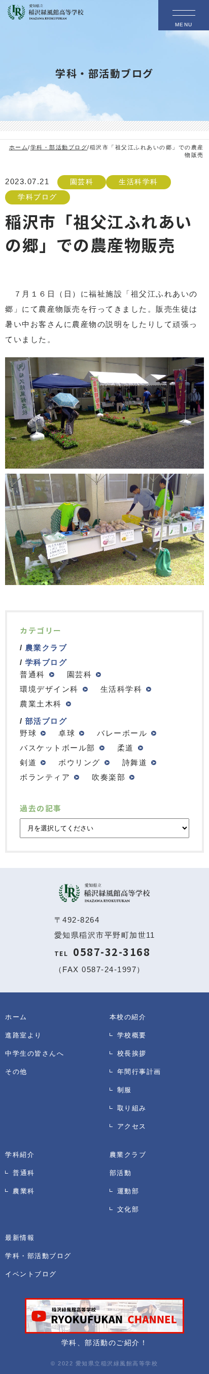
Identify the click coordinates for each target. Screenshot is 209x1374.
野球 (28, 733)
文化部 (128, 1209)
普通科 (32, 674)
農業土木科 (41, 703)
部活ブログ (46, 721)
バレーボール (122, 733)
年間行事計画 (139, 1071)
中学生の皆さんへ (34, 1053)
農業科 (24, 1191)
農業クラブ (46, 647)
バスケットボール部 (57, 747)
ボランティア (45, 777)
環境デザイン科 (49, 689)
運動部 (128, 1191)
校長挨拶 (132, 1053)
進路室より (23, 1035)
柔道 (125, 747)
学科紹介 (19, 1154)
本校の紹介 (128, 1017)
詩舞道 (135, 762)
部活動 (121, 1173)
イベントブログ (31, 1274)
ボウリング (79, 762)
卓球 (66, 733)
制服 (124, 1090)
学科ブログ (37, 197)
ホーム (16, 1017)
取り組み (132, 1108)
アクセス (132, 1126)
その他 (16, 1071)
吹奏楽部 (108, 777)
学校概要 (132, 1035)
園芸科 (82, 182)
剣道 (28, 762)
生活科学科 (138, 182)
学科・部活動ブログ (38, 1256)
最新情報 (19, 1237)
